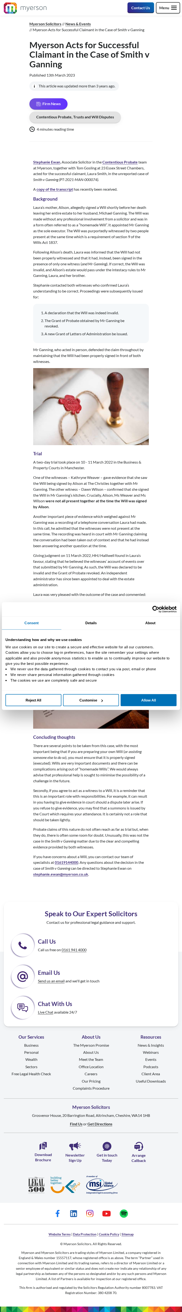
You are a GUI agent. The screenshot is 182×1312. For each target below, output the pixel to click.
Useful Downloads (151, 1081)
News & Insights (151, 1045)
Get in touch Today (107, 1157)
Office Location (91, 1066)
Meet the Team (91, 1059)
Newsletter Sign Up (75, 1157)
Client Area (150, 1073)
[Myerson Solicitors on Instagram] (90, 1213)
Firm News (51, 103)
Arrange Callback (139, 1158)
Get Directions (99, 1124)
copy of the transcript (54, 189)
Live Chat (45, 1012)
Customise (88, 700)
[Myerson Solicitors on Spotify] (123, 1213)
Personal (31, 1052)
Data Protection (84, 1234)
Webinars (151, 1052)
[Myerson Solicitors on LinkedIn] (74, 1213)
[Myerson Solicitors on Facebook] (58, 1213)
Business (31, 1045)
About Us (91, 1052)
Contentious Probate (120, 162)
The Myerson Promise (91, 1045)
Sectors (31, 1066)
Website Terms (60, 1234)
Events (150, 1059)
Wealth (31, 1059)
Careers (91, 1073)
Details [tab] (91, 623)
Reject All (33, 700)
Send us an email (51, 981)
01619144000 (66, 862)
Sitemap (128, 1234)
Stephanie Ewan (46, 162)
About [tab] (150, 623)
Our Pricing (91, 1081)
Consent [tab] (31, 623)
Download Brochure (43, 1157)
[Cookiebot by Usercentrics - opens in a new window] (156, 609)
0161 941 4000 (74, 949)
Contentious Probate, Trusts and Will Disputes (75, 117)
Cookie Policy (109, 1234)
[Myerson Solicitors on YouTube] (106, 1213)
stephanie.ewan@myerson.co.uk (60, 874)
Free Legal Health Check (31, 1073)
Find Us (76, 1124)
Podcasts (150, 1066)
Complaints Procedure (91, 1088)
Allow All (148, 700)
